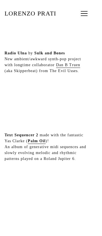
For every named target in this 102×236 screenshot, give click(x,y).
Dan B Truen (68, 65)
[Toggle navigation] (84, 13)
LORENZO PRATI (30, 13)
